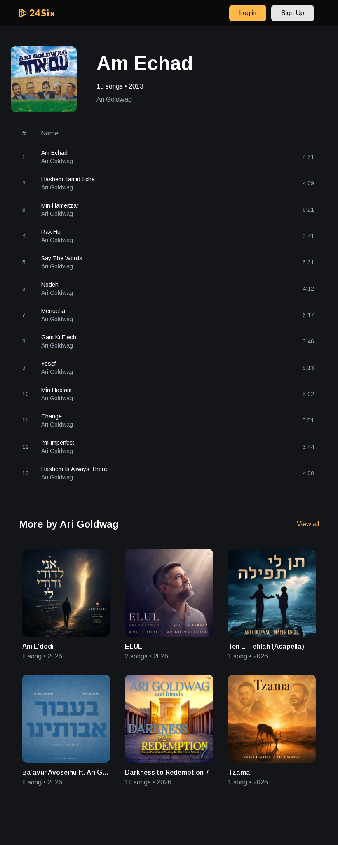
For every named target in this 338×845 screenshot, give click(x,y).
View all (308, 524)
